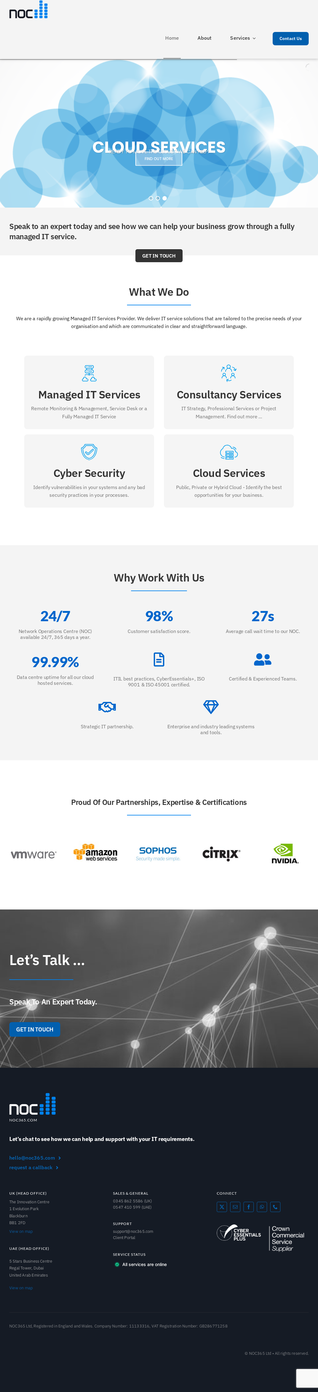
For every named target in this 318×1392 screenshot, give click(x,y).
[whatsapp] (262, 1207)
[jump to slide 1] (151, 198)
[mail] (235, 1207)
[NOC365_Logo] (32, 1095)
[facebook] (248, 1207)
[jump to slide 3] (164, 198)
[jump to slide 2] (158, 198)
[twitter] (222, 1207)
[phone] (275, 1207)
